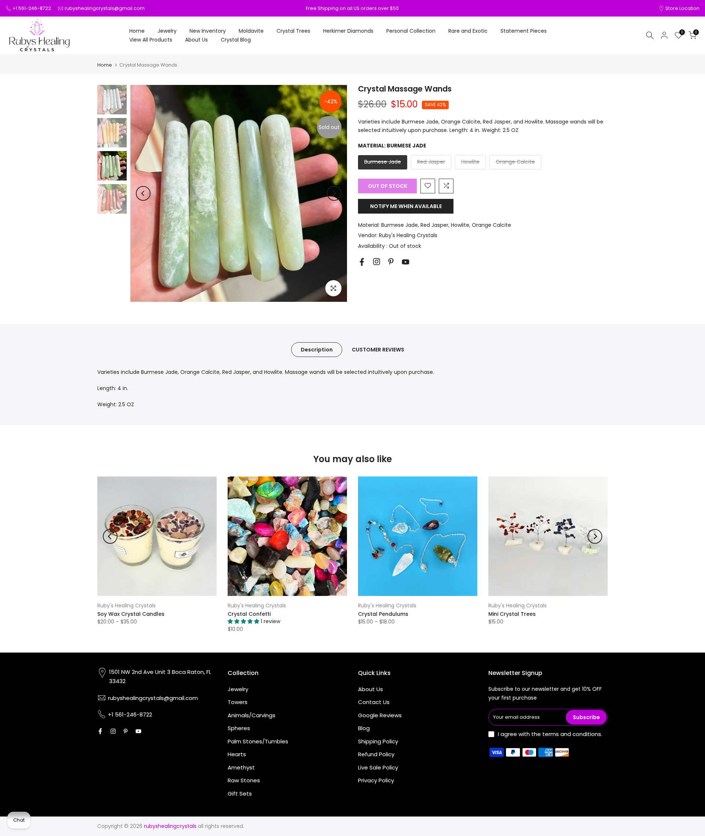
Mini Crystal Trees (512, 614)
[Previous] (143, 193)
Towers (237, 702)
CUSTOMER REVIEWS (378, 349)
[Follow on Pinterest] (390, 261)
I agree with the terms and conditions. (550, 734)
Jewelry (167, 31)
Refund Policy (376, 754)
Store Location (682, 8)
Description (317, 349)
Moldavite (251, 31)
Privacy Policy (376, 780)
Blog (364, 728)
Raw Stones (244, 780)
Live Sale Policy (378, 767)
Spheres (239, 728)
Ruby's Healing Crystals (408, 235)
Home (137, 31)
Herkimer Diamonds (348, 31)
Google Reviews (380, 715)
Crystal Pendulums (383, 614)
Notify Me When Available (406, 206)
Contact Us (374, 702)
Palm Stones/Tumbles (258, 741)
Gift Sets (240, 793)
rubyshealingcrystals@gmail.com (105, 8)
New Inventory (207, 31)
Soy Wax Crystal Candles (130, 614)
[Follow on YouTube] (405, 262)
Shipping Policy (378, 741)
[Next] (334, 193)
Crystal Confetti (249, 614)
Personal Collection (410, 31)
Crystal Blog (236, 39)
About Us (196, 39)
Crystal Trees (293, 31)
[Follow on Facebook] (362, 262)
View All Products (150, 39)
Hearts (237, 754)
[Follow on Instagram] (376, 261)
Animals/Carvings (251, 715)
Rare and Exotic (468, 31)
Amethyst (241, 767)
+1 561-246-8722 (31, 8)
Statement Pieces (523, 31)
